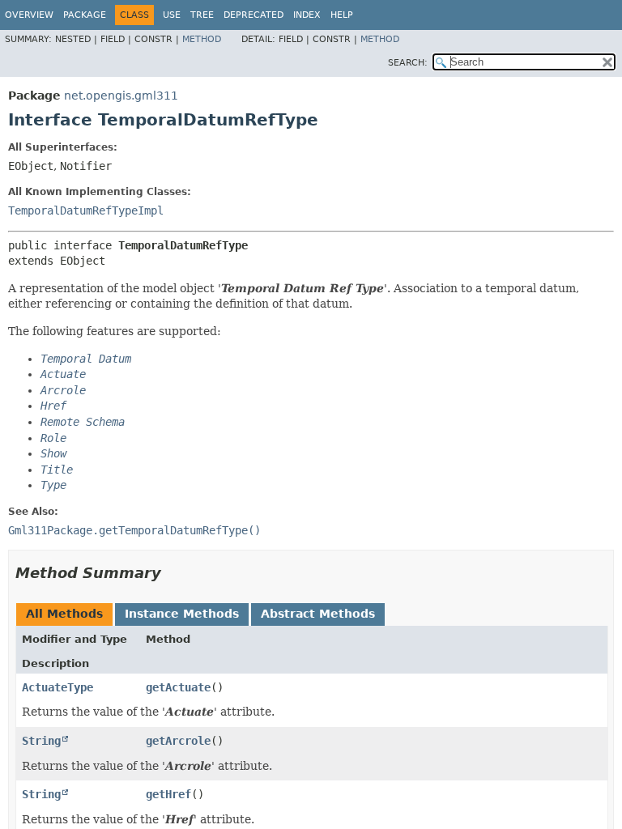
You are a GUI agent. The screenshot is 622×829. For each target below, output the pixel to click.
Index (307, 15)
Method (201, 39)
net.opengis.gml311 (121, 95)
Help (341, 15)
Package (84, 15)
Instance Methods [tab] (182, 613)
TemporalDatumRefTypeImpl (86, 210)
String (41, 740)
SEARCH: (408, 62)
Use (172, 15)
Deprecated (253, 15)
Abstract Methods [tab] (318, 613)
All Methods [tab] (64, 613)
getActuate (178, 687)
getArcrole (178, 740)
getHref (168, 794)
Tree (202, 15)
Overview (29, 15)
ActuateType (57, 687)
